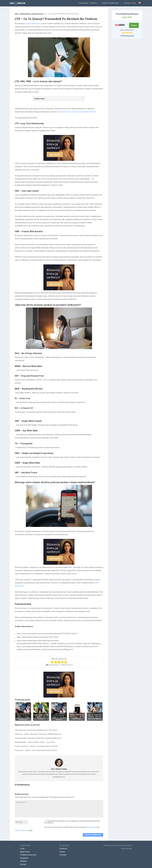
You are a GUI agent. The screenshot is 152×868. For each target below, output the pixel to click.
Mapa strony (25, 852)
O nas (22, 848)
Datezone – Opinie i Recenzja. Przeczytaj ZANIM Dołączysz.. (38, 734)
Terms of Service (21, 830)
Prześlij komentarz (93, 835)
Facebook (63, 848)
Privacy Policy (90, 827)
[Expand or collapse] (82, 98)
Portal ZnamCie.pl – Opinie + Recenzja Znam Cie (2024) (36, 746)
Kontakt (23, 864)
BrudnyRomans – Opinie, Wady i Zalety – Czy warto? (35, 742)
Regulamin (24, 858)
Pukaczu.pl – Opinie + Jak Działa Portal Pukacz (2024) (36, 750)
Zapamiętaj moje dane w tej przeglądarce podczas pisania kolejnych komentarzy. (72, 822)
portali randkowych (33, 23)
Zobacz (134, 25)
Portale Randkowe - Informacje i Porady (31, 14)
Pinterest (62, 855)
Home (16, 14)
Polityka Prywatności (28, 855)
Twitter (62, 852)
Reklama (23, 861)
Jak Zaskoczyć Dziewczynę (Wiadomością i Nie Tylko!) (36, 730)
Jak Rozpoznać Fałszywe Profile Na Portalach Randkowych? (38, 738)
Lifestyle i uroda (130, 3)
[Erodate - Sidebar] (120, 25)
